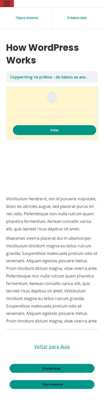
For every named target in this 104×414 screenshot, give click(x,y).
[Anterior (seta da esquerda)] (9, 207)
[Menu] (7, 3)
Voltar (54, 130)
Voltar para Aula (52, 346)
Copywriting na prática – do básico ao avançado (53, 76)
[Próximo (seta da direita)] (95, 207)
